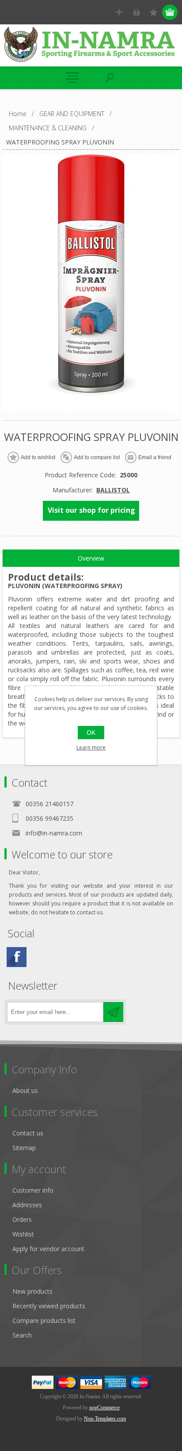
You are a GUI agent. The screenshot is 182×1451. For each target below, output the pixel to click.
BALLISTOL (113, 490)
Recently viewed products (48, 1306)
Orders (22, 1219)
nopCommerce (104, 1407)
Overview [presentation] (91, 558)
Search (22, 1335)
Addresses (27, 1205)
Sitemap (24, 1147)
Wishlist (23, 1234)
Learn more (91, 747)
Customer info (32, 1190)
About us (25, 1090)
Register (119, 12)
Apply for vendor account (48, 1248)
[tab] (91, 558)
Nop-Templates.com (105, 1419)
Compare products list (44, 1320)
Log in (136, 12)
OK (91, 732)
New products (32, 1291)
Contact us (27, 1133)
